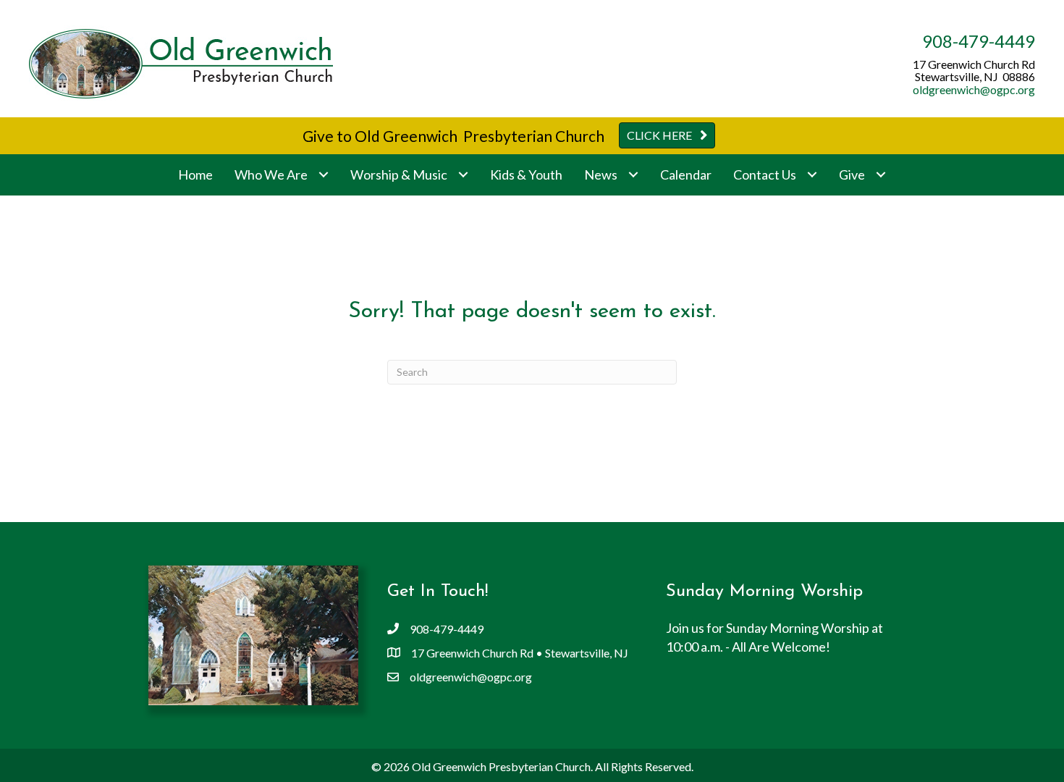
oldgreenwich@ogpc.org (974, 89)
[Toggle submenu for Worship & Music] (462, 174)
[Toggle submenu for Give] (880, 174)
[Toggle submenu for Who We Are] (323, 174)
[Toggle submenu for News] (632, 174)
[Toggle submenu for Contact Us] (811, 174)
